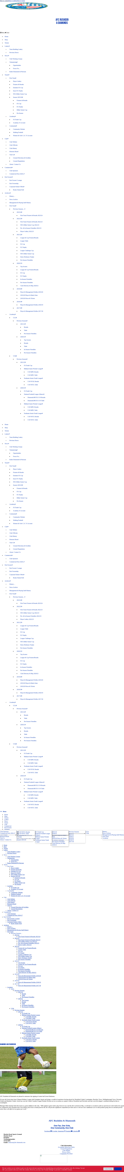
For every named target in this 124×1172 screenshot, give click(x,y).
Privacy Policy (66, 1152)
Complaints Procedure (66, 1153)
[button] (62, 32)
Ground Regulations (66, 1149)
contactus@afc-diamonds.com (16, 1142)
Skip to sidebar (13, 1)
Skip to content (4, 1)
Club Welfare (66, 1150)
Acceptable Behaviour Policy (66, 1147)
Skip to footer (21, 1)
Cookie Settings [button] (108, 1169)
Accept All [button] (118, 1169)
